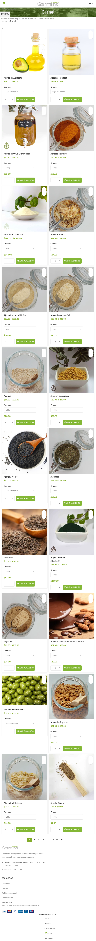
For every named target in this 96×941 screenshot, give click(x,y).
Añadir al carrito (25, 99)
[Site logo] (48, 3)
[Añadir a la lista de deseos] (44, 37)
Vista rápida (44, 32)
